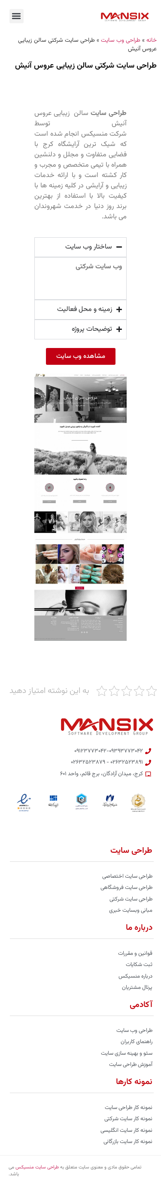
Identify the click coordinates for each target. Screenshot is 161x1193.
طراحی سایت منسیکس (37, 1167)
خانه (151, 40)
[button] (16, 16)
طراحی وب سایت (120, 40)
